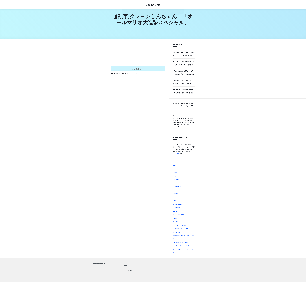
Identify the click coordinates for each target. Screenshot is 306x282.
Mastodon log (177, 186)
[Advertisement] (138, 54)
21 (147, 277)
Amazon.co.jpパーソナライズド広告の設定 (183, 251)
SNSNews (175, 193)
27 (157, 277)
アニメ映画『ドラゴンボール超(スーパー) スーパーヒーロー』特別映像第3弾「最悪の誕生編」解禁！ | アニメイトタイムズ (184, 64)
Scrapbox (175, 176)
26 (155, 277)
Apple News (176, 183)
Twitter (175, 169)
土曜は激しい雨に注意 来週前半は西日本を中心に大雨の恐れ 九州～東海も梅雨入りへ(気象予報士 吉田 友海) (183, 92)
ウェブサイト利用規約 (179, 225)
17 (141, 277)
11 (132, 277)
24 (152, 277)
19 (144, 277)
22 (149, 277)
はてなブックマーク (178, 214)
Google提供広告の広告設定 (180, 228)
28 (158, 277)
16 (140, 277)
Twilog (175, 172)
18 (143, 277)
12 (134, 277)
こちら (177, 153)
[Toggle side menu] (4, 4)
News (174, 165)
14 (137, 277)
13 (135, 277)
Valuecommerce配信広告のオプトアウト (184, 237)
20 (146, 277)
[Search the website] (302, 4)
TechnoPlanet (176, 197)
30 (161, 277)
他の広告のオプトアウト (180, 232)
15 (138, 277)
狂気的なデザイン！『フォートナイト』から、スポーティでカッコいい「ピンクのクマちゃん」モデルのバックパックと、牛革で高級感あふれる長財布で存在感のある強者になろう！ (184, 82)
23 (150, 277)
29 (160, 277)
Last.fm (175, 211)
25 (154, 277)
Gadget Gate (153, 4)
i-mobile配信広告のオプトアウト (182, 246)
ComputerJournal (177, 204)
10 (131, 277)
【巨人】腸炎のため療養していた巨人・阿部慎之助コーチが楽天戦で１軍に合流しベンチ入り (184, 73)
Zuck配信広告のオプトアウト (181, 242)
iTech (174, 200)
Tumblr (175, 218)
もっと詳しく (137, 68)
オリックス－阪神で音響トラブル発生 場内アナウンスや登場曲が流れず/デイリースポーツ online (184, 54)
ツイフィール (177, 221)
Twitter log (176, 179)
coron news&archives (179, 190)
